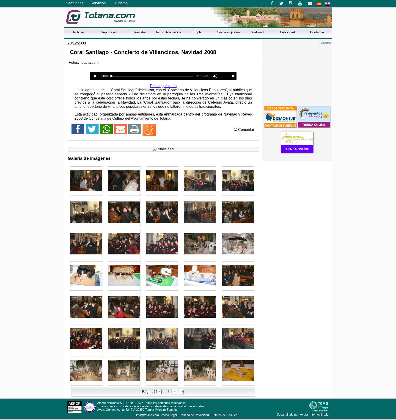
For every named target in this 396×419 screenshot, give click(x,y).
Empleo (198, 32)
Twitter (281, 3)
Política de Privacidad (194, 415)
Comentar (246, 130)
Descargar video (163, 86)
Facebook (272, 3)
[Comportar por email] (120, 131)
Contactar (317, 32)
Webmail (257, 32)
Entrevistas (138, 32)
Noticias (79, 32)
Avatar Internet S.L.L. (314, 414)
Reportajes (109, 32)
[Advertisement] (297, 73)
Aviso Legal (169, 415)
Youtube (300, 3)
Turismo (121, 3)
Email (309, 3)
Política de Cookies (224, 415)
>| (182, 392)
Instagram (290, 3)
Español (318, 3)
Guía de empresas (228, 32)
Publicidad (287, 32)
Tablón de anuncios (168, 32)
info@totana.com (147, 415)
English (327, 3)
